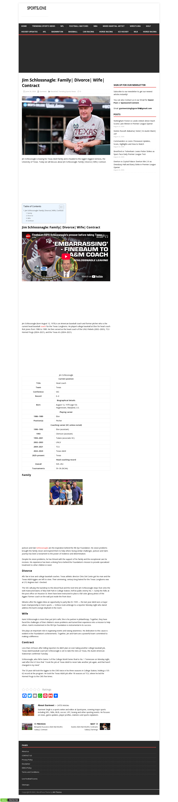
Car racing (88, 31)
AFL (44, 31)
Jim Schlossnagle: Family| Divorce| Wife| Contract (44, 210)
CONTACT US (27, 755)
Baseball (73, 31)
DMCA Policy (27, 768)
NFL (62, 26)
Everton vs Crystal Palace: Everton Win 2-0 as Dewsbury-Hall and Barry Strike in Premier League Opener (135, 164)
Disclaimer (26, 764)
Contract (30, 221)
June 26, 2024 (31, 91)
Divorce (30, 216)
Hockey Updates (29, 31)
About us (25, 751)
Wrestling (135, 26)
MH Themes (57, 792)
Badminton (57, 31)
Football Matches (78, 26)
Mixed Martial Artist (114, 26)
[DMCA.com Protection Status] (10, 800)
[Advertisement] (89, 54)
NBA (95, 26)
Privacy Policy (27, 760)
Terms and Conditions (30, 772)
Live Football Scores (30, 779)
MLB (136, 31)
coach (43, 326)
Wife (29, 218)
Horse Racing (106, 31)
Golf (148, 26)
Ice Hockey (123, 31)
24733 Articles (63, 705)
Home (24, 26)
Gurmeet (43, 91)
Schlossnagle (42, 548)
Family (29, 213)
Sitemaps (25, 785)
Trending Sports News (43, 26)
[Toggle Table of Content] (60, 207)
